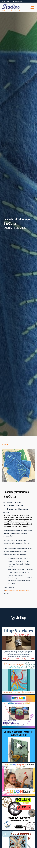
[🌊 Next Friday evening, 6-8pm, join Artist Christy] (18, 677)
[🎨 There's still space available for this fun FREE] (18, 711)
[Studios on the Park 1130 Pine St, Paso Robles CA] (18, 745)
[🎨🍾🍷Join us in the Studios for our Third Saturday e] (18, 779)
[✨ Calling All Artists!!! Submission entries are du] (18, 813)
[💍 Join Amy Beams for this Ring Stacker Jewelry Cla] (18, 643)
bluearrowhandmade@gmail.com (17, 590)
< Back (5, 444)
